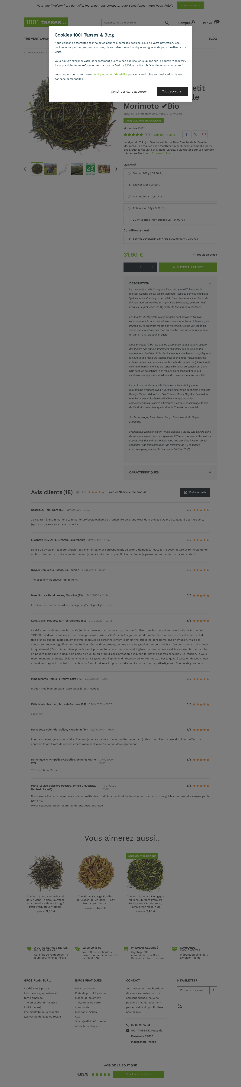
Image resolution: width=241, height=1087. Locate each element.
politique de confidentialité (109, 74)
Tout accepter (172, 91)
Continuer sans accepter (129, 91)
